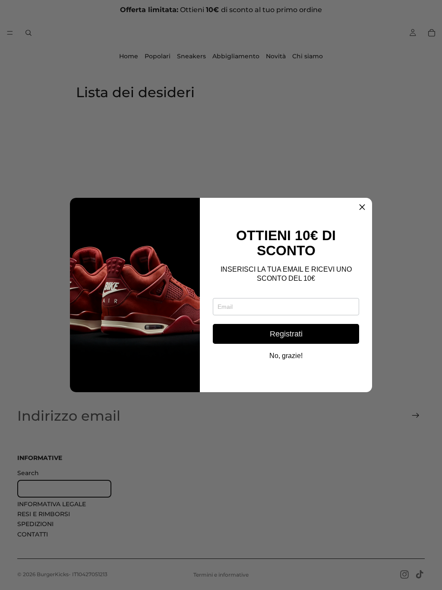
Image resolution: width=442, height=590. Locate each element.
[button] (362, 207)
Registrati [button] (286, 334)
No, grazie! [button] (286, 355)
